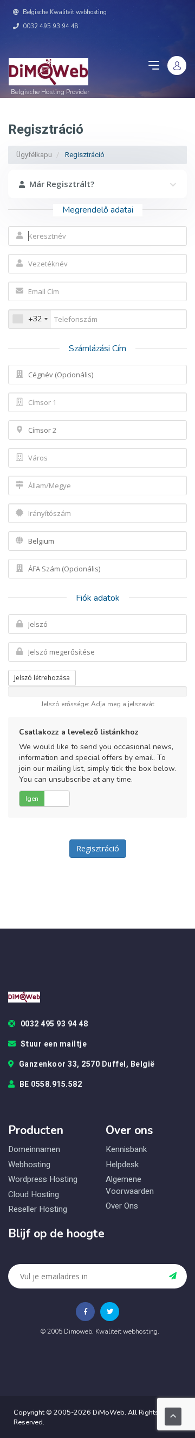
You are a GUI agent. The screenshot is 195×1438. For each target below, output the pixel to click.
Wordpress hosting (42, 1179)
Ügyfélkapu (34, 155)
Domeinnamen (34, 1149)
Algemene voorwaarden (130, 1185)
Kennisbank (126, 1149)
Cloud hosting (33, 1194)
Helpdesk (122, 1165)
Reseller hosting (37, 1209)
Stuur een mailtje (54, 1044)
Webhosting (29, 1165)
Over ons (122, 1206)
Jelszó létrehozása (42, 677)
